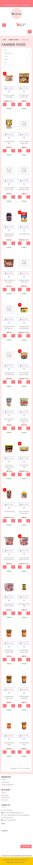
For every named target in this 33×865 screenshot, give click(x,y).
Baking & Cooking (13, 39)
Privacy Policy (5, 782)
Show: (5, 62)
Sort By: (6, 56)
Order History (5, 797)
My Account (4, 795)
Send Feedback (26, 846)
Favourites (4, 800)
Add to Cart (10, 88)
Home (4, 39)
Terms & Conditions (7, 784)
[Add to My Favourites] (9, 91)
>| (20, 765)
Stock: (5, 50)
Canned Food (25, 39)
